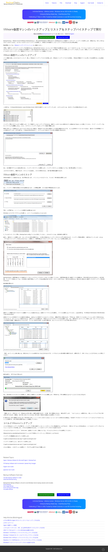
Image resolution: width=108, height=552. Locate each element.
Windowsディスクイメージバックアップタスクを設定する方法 (19, 542)
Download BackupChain (10, 479)
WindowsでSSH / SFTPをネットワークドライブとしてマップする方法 (20, 537)
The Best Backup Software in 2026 (12, 477)
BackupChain (46, 34)
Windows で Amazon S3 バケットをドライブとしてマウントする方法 (20, 535)
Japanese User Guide (8, 469)
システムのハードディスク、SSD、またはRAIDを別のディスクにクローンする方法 (24, 527)
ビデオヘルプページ (8, 522)
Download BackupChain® (46, 37)
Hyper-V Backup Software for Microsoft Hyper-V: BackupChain (19, 460)
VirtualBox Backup (8, 489)
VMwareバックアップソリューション (23, 45)
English (72, 34)
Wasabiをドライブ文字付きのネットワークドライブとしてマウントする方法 (22, 540)
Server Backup (7, 484)
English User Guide (8, 466)
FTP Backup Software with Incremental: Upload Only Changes (19, 463)
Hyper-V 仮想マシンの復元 (10, 525)
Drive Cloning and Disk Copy (10, 487)
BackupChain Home (63, 37)
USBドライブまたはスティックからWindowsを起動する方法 (18, 530)
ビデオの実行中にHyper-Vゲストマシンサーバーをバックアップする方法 (21, 520)
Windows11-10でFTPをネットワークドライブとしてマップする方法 (20, 532)
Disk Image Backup (8, 486)
